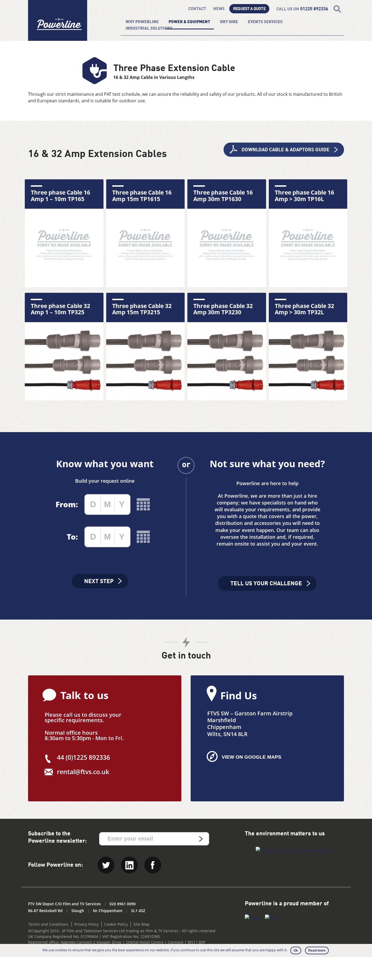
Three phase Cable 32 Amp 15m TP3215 (142, 309)
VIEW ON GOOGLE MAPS (251, 757)
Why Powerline (142, 22)
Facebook (152, 865)
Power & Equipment (189, 22)
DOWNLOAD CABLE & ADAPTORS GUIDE (286, 149)
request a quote (249, 9)
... (143, 504)
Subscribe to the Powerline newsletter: (57, 837)
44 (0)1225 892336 (83, 757)
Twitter (105, 865)
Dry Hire (229, 22)
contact (197, 9)
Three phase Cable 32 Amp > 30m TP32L (304, 309)
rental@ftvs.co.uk (83, 771)
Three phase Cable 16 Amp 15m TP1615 (142, 196)
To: (72, 537)
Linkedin (129, 865)
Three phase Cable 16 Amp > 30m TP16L (304, 196)
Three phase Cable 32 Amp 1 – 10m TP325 (60, 309)
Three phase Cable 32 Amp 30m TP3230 (223, 309)
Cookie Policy (116, 924)
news (219, 9)
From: (67, 504)
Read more (316, 950)
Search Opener (337, 9)
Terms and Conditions (48, 924)
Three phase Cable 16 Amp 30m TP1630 (223, 196)
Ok (296, 950)
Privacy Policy (86, 924)
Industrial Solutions (149, 29)
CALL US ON (302, 9)
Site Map (141, 924)
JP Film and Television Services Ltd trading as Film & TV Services (120, 930)
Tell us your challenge (266, 584)
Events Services (265, 22)
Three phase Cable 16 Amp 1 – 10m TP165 (60, 196)
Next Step (99, 581)
